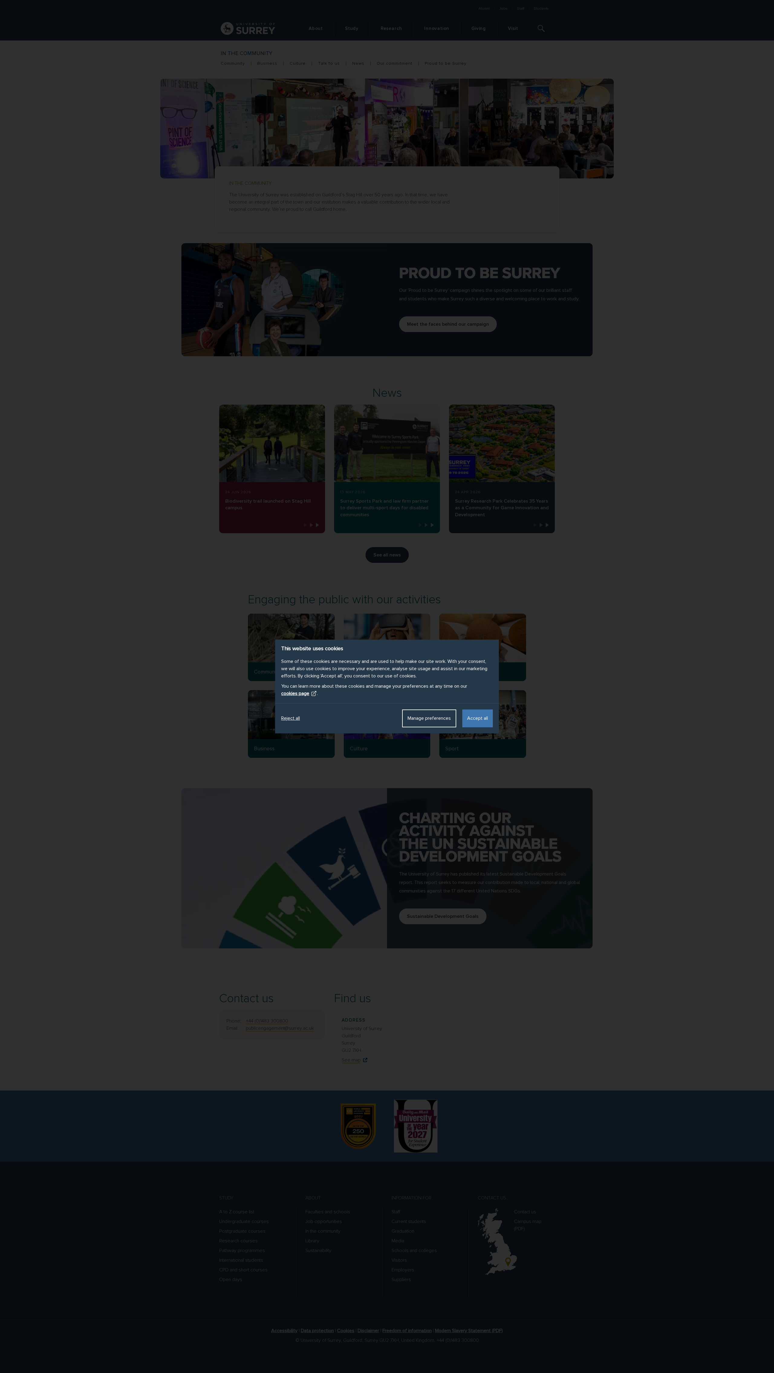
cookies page (295, 693)
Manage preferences (429, 718)
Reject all (290, 718)
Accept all (477, 718)
